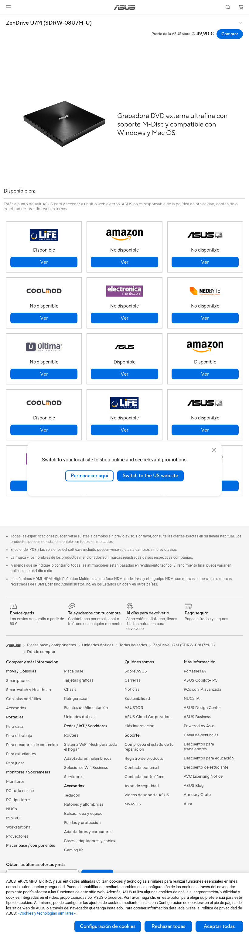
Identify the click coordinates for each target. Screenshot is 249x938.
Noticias (131, 689)
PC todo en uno (20, 790)
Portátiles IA (195, 671)
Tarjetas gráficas (78, 680)
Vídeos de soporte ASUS (146, 795)
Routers (71, 735)
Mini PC (13, 818)
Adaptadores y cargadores (88, 831)
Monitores (15, 781)
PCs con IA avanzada (202, 689)
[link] (124, 7)
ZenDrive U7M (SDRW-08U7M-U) (49, 23)
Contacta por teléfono (144, 776)
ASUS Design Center (202, 707)
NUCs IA (192, 698)
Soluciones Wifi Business (86, 767)
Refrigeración (76, 698)
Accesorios (16, 708)
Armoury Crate (197, 794)
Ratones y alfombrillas (84, 804)
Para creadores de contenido (32, 744)
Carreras (132, 680)
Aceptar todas (219, 926)
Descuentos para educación (209, 758)
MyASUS (132, 804)
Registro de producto (143, 758)
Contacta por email (141, 767)
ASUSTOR (133, 707)
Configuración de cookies (107, 926)
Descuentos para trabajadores (199, 747)
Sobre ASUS (135, 671)
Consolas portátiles (23, 699)
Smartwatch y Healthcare (29, 689)
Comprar (229, 34)
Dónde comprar (41, 651)
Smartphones (18, 680)
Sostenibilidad (137, 698)
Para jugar (15, 763)
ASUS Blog (194, 785)
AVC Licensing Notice (203, 776)
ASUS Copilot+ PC (201, 680)
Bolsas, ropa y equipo (83, 813)
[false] (43, 262)
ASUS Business (197, 716)
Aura (188, 803)
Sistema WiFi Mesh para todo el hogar (90, 747)
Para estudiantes (21, 754)
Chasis (70, 689)
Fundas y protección (82, 822)
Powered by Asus (199, 726)
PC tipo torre (18, 799)
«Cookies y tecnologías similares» (47, 913)
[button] (8, 7)
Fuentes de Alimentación (86, 707)
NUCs (11, 809)
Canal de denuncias (201, 735)
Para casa (14, 726)
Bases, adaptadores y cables (89, 841)
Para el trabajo (19, 735)
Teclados (72, 795)
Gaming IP (73, 850)
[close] (213, 450)
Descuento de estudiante (206, 767)
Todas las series (133, 645)
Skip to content (7, 18)
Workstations (18, 827)
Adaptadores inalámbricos (87, 758)
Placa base (73, 671)
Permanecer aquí (89, 476)
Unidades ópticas (79, 716)
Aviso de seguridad (141, 785)
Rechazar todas (168, 926)
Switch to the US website (150, 476)
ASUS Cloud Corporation (147, 716)
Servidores (74, 776)
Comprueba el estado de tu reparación (148, 747)
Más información (139, 726)
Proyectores (17, 836)
